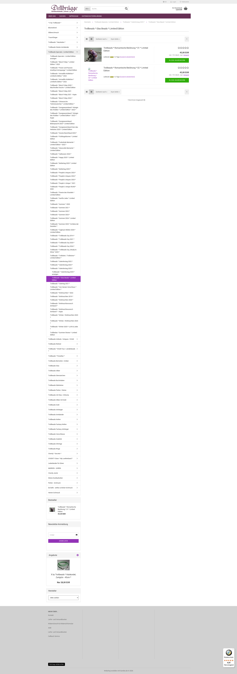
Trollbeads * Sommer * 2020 (60, 204)
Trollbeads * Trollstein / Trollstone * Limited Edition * (62, 257)
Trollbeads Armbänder (56, 414)
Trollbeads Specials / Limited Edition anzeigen (63, 57)
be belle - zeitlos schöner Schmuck (60, 488)
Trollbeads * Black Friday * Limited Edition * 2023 (62, 63)
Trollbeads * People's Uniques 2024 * (63, 176)
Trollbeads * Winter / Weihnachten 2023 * (64, 316)
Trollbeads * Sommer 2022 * (60, 211)
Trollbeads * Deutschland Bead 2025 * (63, 133)
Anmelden (63, 541)
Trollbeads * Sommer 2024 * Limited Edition (62, 219)
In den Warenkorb (177, 60)
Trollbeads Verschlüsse (56, 434)
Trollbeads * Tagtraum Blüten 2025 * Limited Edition (62, 231)
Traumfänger (52, 37)
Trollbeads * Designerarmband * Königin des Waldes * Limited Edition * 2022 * (64, 109)
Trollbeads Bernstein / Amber (58, 361)
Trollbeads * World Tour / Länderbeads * (61, 350)
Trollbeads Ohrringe (55, 444)
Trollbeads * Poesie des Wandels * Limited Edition (62, 194)
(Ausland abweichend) (127, 57)
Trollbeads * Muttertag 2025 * (60, 169)
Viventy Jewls (53, 473)
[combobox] (101, 39)
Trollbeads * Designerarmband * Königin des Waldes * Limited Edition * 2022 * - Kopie (64, 115)
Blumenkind (52, 28)
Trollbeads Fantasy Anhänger (58, 429)
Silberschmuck (53, 32)
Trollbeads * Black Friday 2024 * (61, 98)
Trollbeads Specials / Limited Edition (61, 52)
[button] (164, 2)
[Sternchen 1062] (64, 9)
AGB (49, 628)
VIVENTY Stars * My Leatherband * (60, 458)
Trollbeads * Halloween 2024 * (60, 154)
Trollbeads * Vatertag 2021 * (60, 284)
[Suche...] (126, 9)
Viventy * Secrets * (54, 453)
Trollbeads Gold (53, 405)
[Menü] (233, 649)
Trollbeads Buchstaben (56, 380)
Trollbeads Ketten (54, 419)
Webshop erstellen (110, 671)
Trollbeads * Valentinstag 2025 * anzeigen (63, 273)
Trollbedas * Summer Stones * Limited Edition (63, 334)
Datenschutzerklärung (92, 16)
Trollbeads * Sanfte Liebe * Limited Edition (62, 199)
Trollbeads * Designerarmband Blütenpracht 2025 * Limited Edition (62, 122)
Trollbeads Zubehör (55, 439)
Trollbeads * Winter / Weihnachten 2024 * (64, 322)
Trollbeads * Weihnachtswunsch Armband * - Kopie (61, 310)
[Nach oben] (230, 670)
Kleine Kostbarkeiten (55, 478)
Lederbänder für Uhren (56, 463)
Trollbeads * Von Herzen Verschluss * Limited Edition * (63, 288)
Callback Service (54, 636)
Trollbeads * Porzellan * (56, 356)
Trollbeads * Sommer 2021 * (60, 208)
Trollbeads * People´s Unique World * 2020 (63, 188)
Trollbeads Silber (54, 371)
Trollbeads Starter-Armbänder (58, 47)
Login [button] (174, 2)
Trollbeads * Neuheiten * (56, 42)
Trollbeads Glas (53, 366)
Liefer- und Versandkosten (57, 619)
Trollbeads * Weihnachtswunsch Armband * (61, 305)
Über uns (52, 16)
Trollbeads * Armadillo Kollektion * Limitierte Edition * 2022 (62, 75)
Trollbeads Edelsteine (55, 385)
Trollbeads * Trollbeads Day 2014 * (62, 236)
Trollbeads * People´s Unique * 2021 (62, 183)
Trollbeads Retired (54, 344)
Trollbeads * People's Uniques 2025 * (63, 180)
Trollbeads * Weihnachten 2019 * (61, 296)
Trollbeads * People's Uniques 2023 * (63, 173)
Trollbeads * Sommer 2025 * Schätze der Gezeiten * (64, 225)
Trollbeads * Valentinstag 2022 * (61, 261)
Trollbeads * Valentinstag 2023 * (61, 265)
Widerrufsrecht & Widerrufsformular (60, 624)
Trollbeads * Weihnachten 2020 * (61, 300)
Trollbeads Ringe (54, 449)
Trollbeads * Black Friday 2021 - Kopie (63, 94)
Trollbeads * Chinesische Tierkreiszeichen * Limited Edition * (62, 103)
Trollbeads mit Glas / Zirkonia (58, 395)
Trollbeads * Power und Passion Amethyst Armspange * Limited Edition (63, 69)
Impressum (73, 16)
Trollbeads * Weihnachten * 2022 (61, 293)
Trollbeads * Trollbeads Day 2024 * (62, 246)
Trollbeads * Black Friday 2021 (60, 91)
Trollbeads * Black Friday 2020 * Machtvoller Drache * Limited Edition (62, 86)
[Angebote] (78, 555)
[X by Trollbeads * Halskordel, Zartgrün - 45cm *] (63, 565)
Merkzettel (185, 2)
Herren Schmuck (54, 493)
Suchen (62, 16)
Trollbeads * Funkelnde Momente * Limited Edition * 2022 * (62, 143)
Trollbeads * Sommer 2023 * (60, 215)
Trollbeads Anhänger (55, 410)
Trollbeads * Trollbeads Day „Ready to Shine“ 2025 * (63, 251)
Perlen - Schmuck (54, 483)
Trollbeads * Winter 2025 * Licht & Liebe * (64, 328)
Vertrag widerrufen (56, 664)
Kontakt (51, 615)
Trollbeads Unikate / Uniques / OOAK (61, 339)
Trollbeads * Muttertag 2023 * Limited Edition (63, 164)
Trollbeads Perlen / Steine (57, 390)
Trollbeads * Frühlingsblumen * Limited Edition (63, 138)
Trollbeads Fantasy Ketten (57, 424)
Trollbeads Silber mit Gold (57, 400)
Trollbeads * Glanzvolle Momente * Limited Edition (62, 149)
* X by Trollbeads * (54, 23)
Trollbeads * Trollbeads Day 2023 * (62, 243)
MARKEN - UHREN (54, 468)
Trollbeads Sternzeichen (56, 375)
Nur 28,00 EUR (63, 582)
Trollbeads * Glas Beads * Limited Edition (64, 279)
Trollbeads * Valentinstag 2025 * (61, 268)
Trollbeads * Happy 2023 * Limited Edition (62, 159)
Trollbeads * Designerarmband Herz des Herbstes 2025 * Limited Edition (64, 128)
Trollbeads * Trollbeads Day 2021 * (62, 239)
